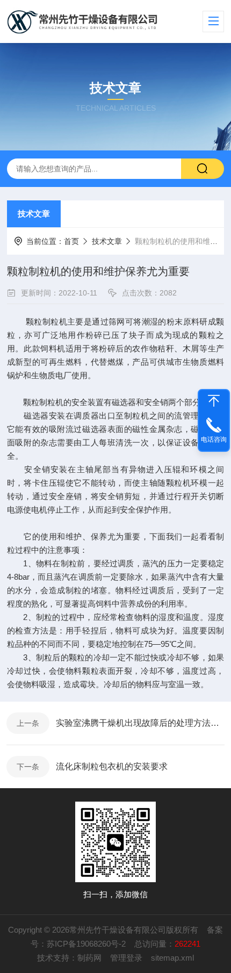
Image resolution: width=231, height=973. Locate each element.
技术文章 (34, 213)
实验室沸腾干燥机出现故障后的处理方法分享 (140, 722)
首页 (71, 241)
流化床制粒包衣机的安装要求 (112, 766)
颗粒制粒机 (46, 321)
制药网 (89, 957)
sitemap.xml (172, 957)
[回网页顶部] (214, 401)
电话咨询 (214, 439)
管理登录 (126, 957)
